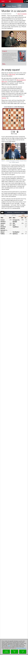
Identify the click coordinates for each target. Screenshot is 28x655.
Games (23, 215)
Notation (14, 215)
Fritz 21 (4, 51)
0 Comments (23, 13)
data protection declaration (21, 648)
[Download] (18, 132)
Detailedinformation (6, 651)
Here (9, 645)
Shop (3, 1)
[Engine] (14, 132)
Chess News (11, 6)
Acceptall (22, 651)
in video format (11, 74)
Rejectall (14, 651)
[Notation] (12, 132)
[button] (10, 1)
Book (5, 215)
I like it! (19, 13)
